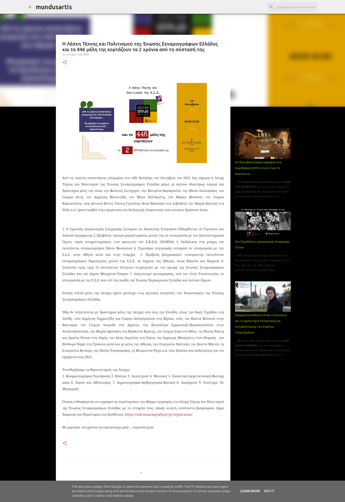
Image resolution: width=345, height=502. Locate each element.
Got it (269, 491)
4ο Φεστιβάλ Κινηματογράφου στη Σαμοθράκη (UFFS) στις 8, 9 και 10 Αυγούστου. (258, 168)
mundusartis (54, 6)
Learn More (250, 491)
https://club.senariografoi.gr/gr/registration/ (158, 414)
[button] (64, 62)
